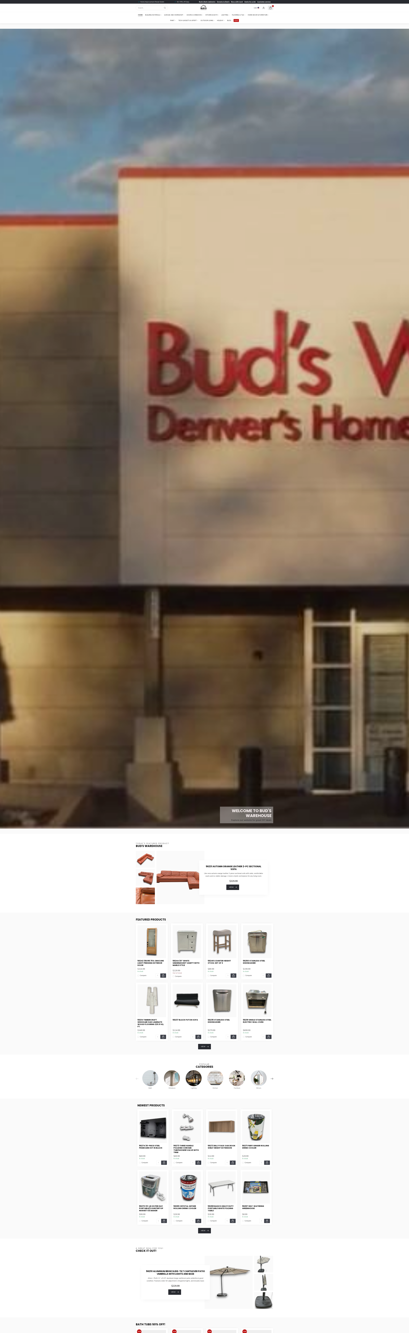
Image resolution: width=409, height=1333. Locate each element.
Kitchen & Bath (212, 15)
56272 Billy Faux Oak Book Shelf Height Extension (221, 1147)
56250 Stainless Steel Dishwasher (254, 962)
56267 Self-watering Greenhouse (253, 1207)
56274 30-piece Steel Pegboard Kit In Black (150, 1147)
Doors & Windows (194, 15)
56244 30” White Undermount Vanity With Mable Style (186, 963)
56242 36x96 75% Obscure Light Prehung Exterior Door (151, 963)
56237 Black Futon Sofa (185, 1020)
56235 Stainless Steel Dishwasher (219, 1021)
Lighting (224, 15)
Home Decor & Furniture (258, 15)
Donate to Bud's (223, 2)
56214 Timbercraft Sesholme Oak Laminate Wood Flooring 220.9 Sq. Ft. (151, 1023)
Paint (172, 20)
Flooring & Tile (238, 15)
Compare (143, 976)
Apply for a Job (250, 2)
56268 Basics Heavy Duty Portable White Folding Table (220, 1208)
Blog (229, 20)
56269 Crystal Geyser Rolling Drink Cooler (185, 1207)
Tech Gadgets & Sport (187, 20)
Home (140, 15)
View (231, 887)
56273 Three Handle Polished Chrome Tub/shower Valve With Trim (186, 1149)
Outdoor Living (207, 20)
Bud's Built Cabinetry (207, 2)
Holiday (220, 20)
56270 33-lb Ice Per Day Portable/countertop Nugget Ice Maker (151, 1208)
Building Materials (152, 15)
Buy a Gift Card (237, 2)
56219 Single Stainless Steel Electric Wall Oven (257, 1021)
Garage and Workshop (173, 15)
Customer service (264, 2)
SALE (236, 20)
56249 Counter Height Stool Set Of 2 (219, 962)
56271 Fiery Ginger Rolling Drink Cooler (255, 1147)
